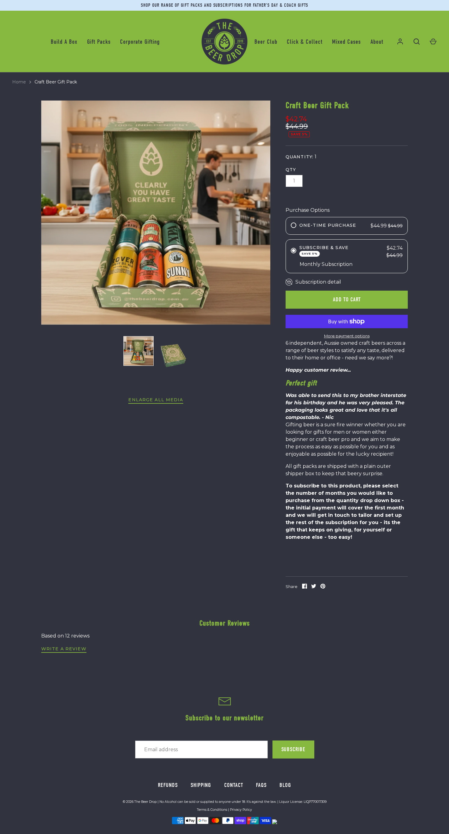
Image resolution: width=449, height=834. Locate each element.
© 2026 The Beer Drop (140, 802)
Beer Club (265, 42)
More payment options (347, 335)
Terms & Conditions (212, 810)
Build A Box (64, 42)
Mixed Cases (346, 42)
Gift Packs (99, 42)
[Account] (400, 41)
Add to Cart (347, 299)
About (377, 42)
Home (19, 82)
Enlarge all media (155, 399)
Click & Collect (305, 42)
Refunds (168, 785)
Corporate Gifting (140, 42)
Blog (285, 785)
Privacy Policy (241, 810)
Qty (291, 169)
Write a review (63, 649)
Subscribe (293, 749)
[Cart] (433, 41)
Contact (233, 785)
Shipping (201, 785)
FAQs (261, 785)
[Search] (416, 41)
